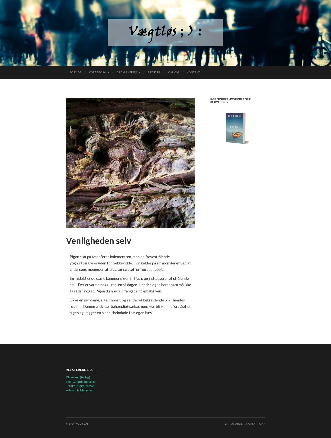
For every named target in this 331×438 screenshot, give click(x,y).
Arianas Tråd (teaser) (79, 390)
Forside (75, 72)
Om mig (173, 72)
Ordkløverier (126, 72)
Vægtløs (81, 423)
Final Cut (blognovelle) (81, 381)
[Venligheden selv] (130, 163)
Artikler (154, 72)
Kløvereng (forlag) (78, 377)
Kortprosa (97, 72)
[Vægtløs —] (165, 32)
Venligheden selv (98, 240)
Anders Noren (245, 423)
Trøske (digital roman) (80, 386)
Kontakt (193, 72)
